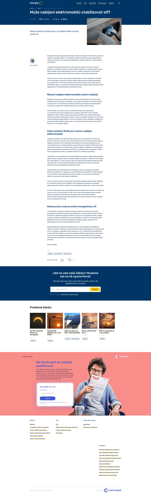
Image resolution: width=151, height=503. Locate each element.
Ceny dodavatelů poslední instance (108, 452)
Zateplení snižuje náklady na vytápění (109, 469)
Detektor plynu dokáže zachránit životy (67, 427)
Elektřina (50, 253)
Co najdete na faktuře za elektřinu (39, 427)
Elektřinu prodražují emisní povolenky (109, 466)
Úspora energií (67, 253)
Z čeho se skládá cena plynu (63, 430)
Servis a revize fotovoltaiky (37, 438)
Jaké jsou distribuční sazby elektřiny (40, 433)
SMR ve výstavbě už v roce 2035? (106, 332)
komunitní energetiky (71, 60)
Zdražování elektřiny (104, 464)
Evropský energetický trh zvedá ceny (109, 449)
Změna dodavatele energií (106, 461)
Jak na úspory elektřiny (36, 436)
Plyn (57, 424)
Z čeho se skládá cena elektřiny (38, 430)
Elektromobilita (58, 253)
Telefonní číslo (43, 390)
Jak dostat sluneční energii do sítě (108, 472)
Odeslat (95, 289)
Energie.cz (32, 8)
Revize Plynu (59, 433)
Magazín (39, 8)
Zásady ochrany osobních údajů (108, 475)
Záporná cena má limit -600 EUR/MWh (72, 332)
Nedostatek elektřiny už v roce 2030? (54, 333)
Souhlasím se (65, 294)
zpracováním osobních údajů (69, 294)
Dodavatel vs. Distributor (90, 427)
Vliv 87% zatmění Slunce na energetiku (36, 333)
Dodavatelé (86, 424)
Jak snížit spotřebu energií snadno (108, 455)
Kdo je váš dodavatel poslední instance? (110, 458)
